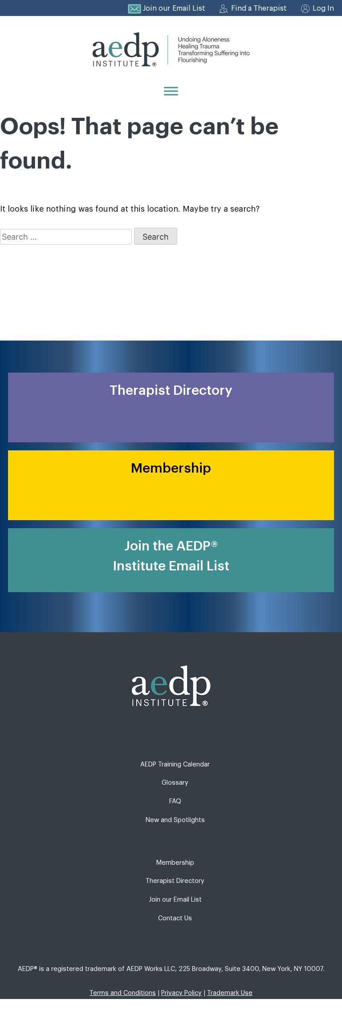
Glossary (175, 782)
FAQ (175, 801)
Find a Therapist (259, 8)
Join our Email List (174, 8)
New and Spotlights (175, 820)
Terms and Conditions (123, 993)
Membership (175, 862)
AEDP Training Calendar (175, 764)
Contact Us (175, 918)
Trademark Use (229, 993)
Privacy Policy (181, 993)
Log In (323, 8)
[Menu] (171, 91)
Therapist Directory (175, 881)
